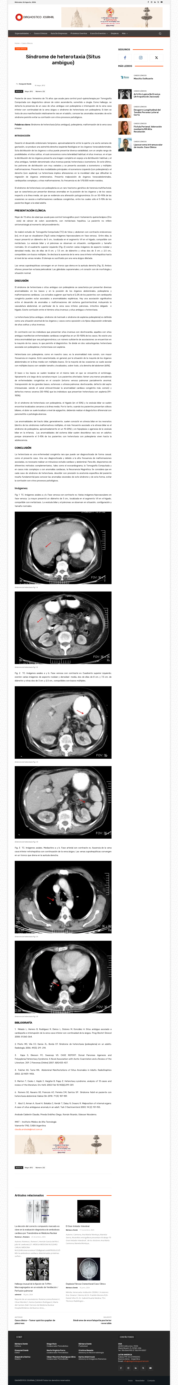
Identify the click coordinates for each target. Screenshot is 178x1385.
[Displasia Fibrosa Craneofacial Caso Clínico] (89, 1269)
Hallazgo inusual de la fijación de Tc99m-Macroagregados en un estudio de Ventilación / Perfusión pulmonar (36, 1287)
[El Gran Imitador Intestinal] (89, 1211)
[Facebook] (148, 2)
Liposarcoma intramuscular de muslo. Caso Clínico (148, 146)
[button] (160, 33)
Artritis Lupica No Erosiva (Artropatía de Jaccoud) (147, 95)
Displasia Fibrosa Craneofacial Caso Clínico (86, 1284)
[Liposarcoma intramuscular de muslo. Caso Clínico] (125, 144)
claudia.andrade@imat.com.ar (28, 1129)
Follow (141, 56)
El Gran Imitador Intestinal (77, 1226)
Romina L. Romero (22, 1237)
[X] (158, 2)
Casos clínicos (27, 43)
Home (17, 43)
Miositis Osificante (143, 78)
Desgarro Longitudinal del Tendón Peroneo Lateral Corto (147, 112)
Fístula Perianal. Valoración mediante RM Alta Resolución (148, 129)
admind (18, 1294)
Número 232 (40, 91)
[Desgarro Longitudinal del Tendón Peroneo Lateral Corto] (125, 111)
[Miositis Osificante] (125, 77)
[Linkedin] (155, 2)
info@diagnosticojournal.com (136, 1361)
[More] (101, 73)
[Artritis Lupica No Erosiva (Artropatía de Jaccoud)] (125, 94)
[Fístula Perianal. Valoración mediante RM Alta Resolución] (125, 128)
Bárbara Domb (72, 1230)
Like (125, 56)
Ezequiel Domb (25, 84)
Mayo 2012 (29, 91)
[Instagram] (151, 2)
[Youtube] (161, 2)
